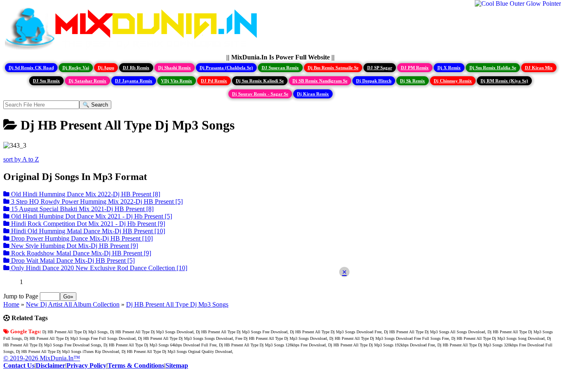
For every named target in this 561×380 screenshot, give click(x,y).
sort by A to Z (21, 159)
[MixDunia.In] (133, 49)
